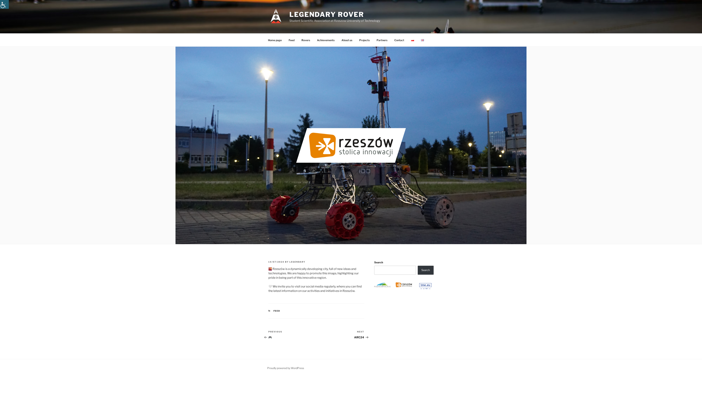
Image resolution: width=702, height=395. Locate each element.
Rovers (305, 40)
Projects (364, 40)
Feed (292, 40)
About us (346, 40)
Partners (382, 40)
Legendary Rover (326, 14)
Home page (275, 40)
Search (378, 262)
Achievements (326, 40)
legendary (297, 262)
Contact (399, 40)
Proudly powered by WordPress (285, 368)
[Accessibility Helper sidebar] (4, 4)
